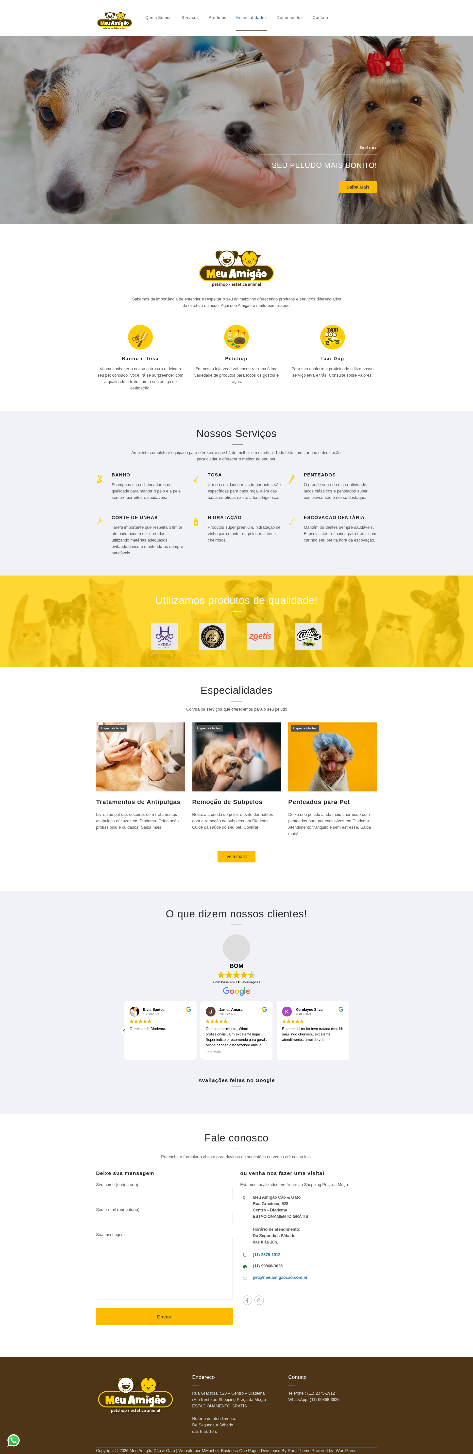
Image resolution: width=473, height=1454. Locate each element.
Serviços (190, 18)
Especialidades (251, 18)
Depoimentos (290, 18)
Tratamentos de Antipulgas (138, 801)
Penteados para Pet (319, 801)
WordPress (346, 1450)
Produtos (217, 18)
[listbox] (236, 126)
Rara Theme (299, 1450)
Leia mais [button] (213, 1052)
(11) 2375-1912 (266, 1254)
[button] (124, 1030)
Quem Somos (158, 18)
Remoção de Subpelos (227, 801)
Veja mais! (236, 856)
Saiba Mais (358, 187)
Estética (368, 148)
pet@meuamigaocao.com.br (280, 1277)
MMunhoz (211, 1450)
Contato (320, 18)
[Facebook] (247, 1300)
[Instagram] (259, 1300)
